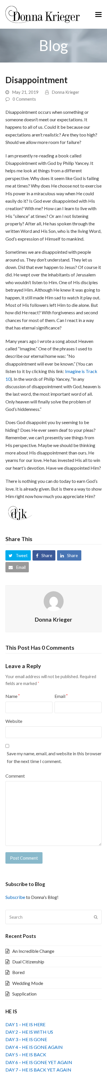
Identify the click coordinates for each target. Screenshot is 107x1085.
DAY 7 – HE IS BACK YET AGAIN (38, 1069)
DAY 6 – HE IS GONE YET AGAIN (38, 1062)
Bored (18, 972)
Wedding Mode (27, 983)
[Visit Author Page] (54, 600)
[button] (98, 14)
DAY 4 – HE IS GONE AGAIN (34, 1047)
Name (12, 696)
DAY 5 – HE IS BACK (25, 1054)
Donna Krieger (65, 92)
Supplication (24, 993)
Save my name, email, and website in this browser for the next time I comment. (54, 757)
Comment (15, 775)
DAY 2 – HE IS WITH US (29, 1032)
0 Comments (24, 99)
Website (13, 721)
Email (61, 696)
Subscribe (15, 897)
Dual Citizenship (28, 961)
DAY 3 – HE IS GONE (26, 1039)
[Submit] (96, 917)
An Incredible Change (33, 951)
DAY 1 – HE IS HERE (25, 1024)
